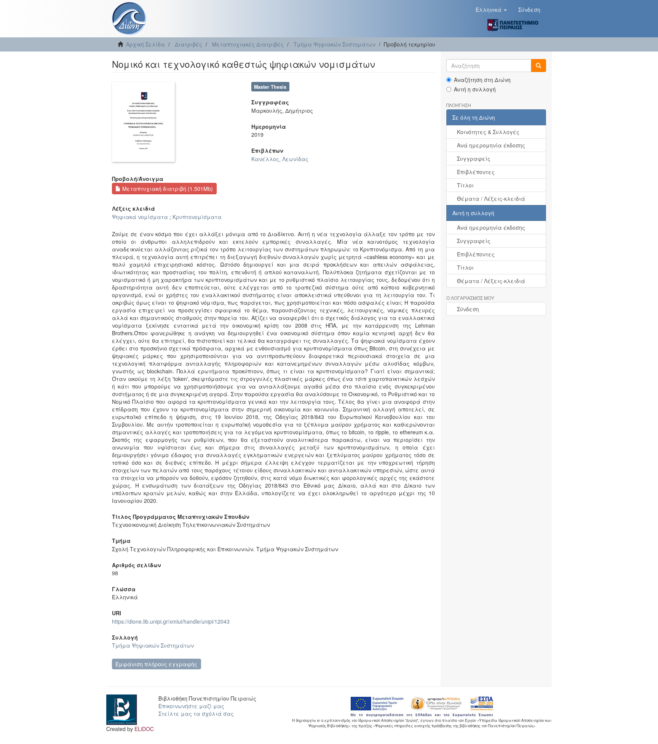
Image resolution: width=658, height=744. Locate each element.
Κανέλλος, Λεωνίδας (279, 159)
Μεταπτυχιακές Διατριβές (248, 44)
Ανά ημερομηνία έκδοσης (491, 145)
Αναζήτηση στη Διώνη (482, 79)
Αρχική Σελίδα (145, 44)
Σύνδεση (468, 309)
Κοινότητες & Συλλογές (488, 132)
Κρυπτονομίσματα (197, 217)
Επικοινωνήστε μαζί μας (191, 706)
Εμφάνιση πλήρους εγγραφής (156, 664)
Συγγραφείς (473, 158)
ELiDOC (144, 729)
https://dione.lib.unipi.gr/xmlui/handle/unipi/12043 (171, 621)
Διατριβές (188, 44)
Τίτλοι (465, 185)
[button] (491, 9)
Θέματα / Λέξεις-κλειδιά (491, 198)
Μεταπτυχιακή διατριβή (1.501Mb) (167, 188)
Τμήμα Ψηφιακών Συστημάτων (334, 44)
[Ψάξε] (538, 65)
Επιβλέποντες (476, 172)
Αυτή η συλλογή (475, 89)
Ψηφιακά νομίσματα (140, 217)
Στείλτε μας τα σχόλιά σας (196, 713)
